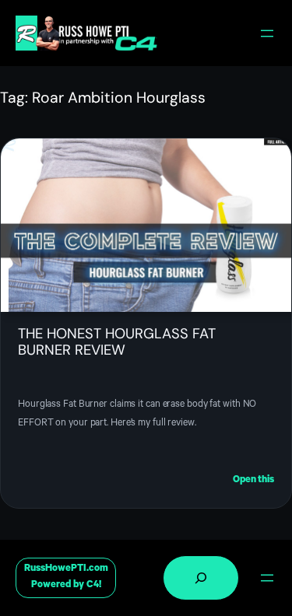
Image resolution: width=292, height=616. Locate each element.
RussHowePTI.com (66, 569)
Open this (253, 481)
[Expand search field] (201, 577)
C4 (92, 585)
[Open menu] (267, 33)
